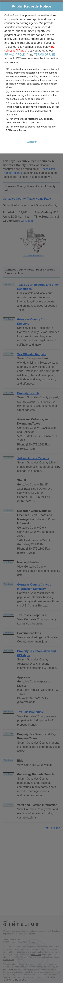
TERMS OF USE (44, 54)
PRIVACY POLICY (16, 54)
